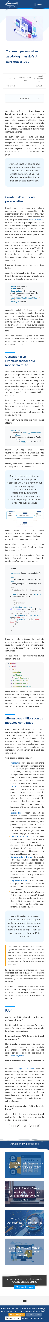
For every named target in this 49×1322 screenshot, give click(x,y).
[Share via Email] (24, 1126)
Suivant (39, 86)
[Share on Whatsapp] (37, 1126)
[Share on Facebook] (11, 1126)
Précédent (11, 86)
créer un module (36, 219)
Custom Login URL (17, 1055)
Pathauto (14, 763)
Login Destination (18, 880)
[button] (24, 1287)
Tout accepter (17, 1314)
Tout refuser (34, 1314)
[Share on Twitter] (17, 1126)
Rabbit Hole (16, 813)
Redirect (14, 786)
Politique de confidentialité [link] (33, 1318)
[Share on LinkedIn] (31, 1126)
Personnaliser (13, 1318)
